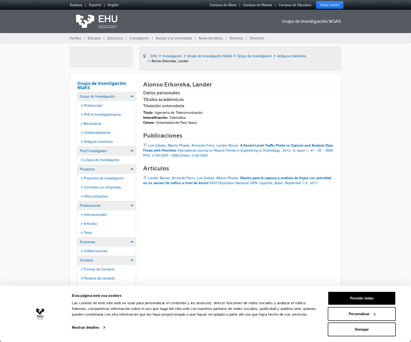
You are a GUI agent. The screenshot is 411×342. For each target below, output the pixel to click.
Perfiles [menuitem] (75, 38)
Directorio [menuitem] (257, 38)
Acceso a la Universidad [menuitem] (174, 38)
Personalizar (359, 314)
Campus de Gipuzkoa (295, 4)
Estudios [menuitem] (94, 38)
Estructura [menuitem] (115, 38)
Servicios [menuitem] (236, 38)
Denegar (362, 329)
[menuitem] (76, 5)
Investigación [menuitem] (139, 38)
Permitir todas (362, 298)
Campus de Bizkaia (257, 4)
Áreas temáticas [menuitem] (211, 38)
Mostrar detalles (85, 327)
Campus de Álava (223, 4)
